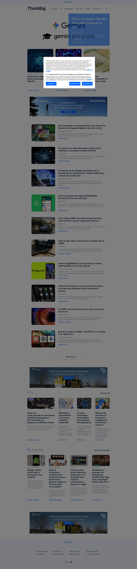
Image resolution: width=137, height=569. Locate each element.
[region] (69, 72)
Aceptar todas (87, 83)
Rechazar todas (75, 83)
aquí (72, 79)
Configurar (51, 83)
